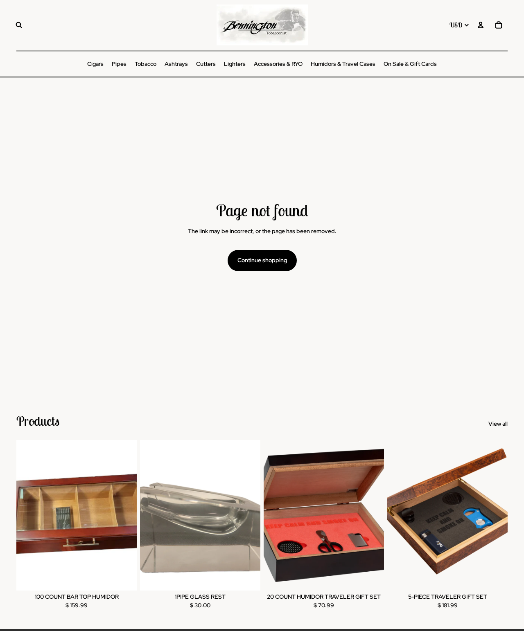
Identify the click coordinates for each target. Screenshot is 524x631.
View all (498, 423)
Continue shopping (262, 260)
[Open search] (19, 25)
